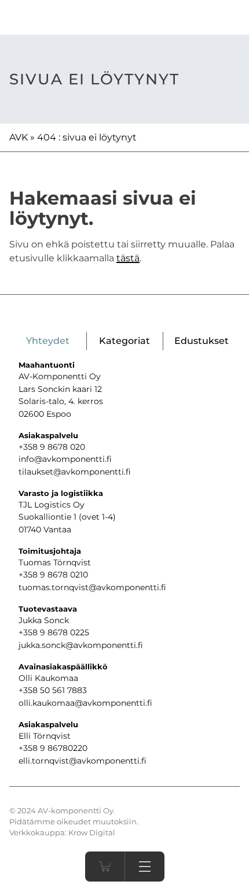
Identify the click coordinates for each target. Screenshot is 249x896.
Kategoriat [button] (124, 340)
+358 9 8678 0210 (53, 574)
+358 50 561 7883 (53, 690)
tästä (128, 258)
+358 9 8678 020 (52, 447)
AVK (18, 137)
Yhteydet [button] (47, 340)
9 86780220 (63, 748)
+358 (29, 748)
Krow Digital (91, 832)
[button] (144, 866)
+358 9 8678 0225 (54, 632)
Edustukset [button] (201, 340)
